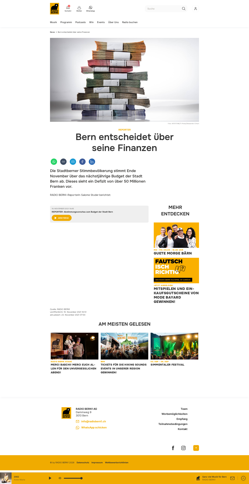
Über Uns (113, 22)
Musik (53, 22)
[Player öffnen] (243, 478)
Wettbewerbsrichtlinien (116, 462)
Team (184, 408)
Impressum (97, 462)
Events (101, 22)
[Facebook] (82, 161)
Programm (66, 22)
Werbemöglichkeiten (174, 413)
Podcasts (80, 22)
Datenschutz (83, 462)
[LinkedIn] (92, 161)
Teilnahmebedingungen (172, 423)
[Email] (73, 161)
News (52, 32)
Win (91, 22)
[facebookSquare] (173, 448)
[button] (90, 9)
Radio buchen (130, 22)
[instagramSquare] (183, 448)
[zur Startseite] (54, 8)
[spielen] (50, 478)
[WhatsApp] (54, 161)
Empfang (182, 418)
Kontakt (182, 429)
